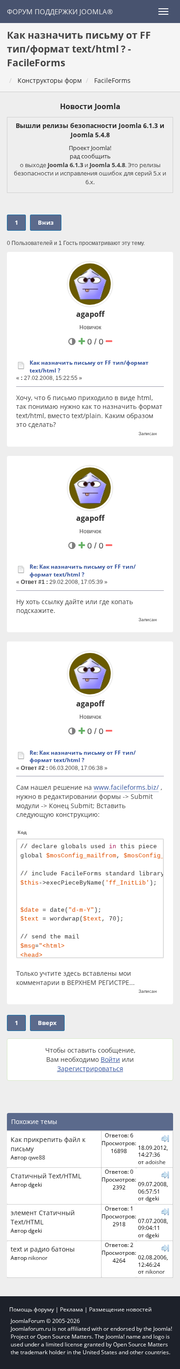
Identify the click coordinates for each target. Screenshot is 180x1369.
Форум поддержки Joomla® (60, 11)
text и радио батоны (43, 1249)
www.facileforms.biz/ (126, 787)
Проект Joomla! (90, 148)
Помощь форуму (31, 1309)
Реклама (71, 1309)
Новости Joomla (90, 106)
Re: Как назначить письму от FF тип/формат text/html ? (83, 570)
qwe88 (36, 1157)
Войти (110, 1059)
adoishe (155, 1161)
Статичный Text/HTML (46, 1175)
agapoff (90, 314)
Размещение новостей (120, 1309)
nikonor (38, 1257)
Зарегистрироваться (90, 1068)
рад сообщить (90, 156)
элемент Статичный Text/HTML (43, 1217)
